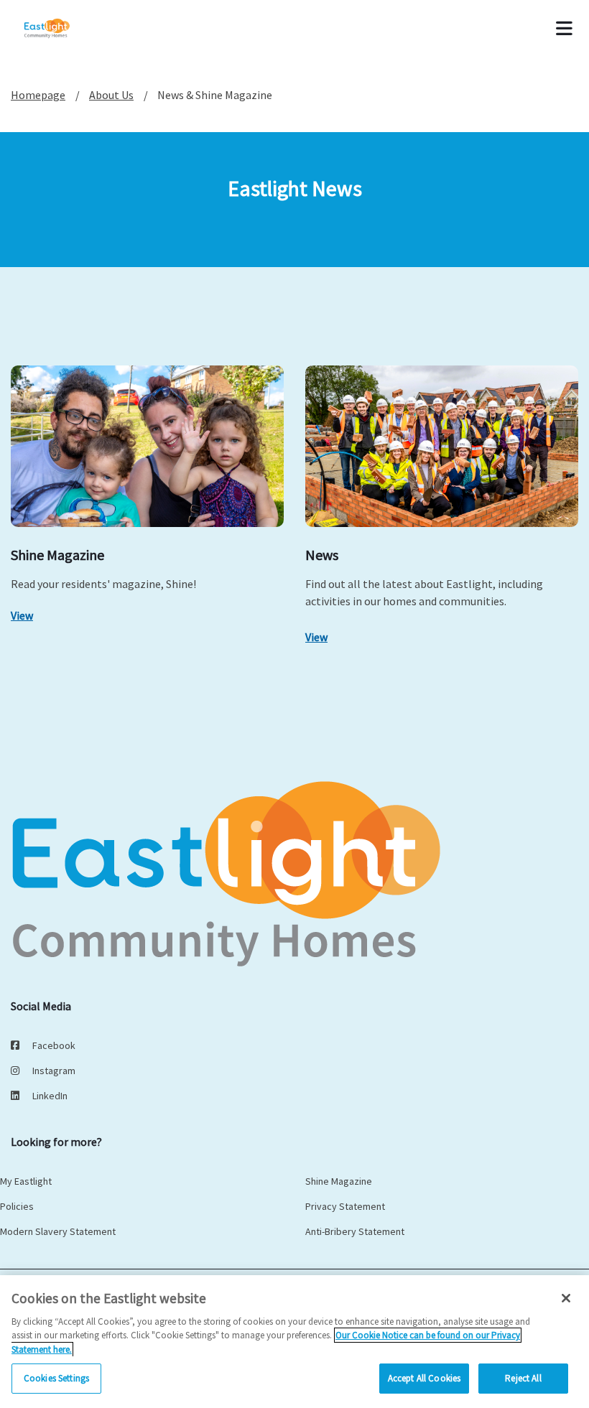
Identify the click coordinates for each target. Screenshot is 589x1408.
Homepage (38, 95)
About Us (111, 95)
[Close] (566, 1298)
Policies (17, 1206)
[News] (441, 446)
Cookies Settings (56, 1378)
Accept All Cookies (424, 1378)
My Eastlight (26, 1181)
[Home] (66, 29)
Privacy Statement (345, 1206)
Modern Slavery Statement (58, 1231)
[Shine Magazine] (147, 446)
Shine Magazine (338, 1181)
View (22, 615)
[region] (294, 1341)
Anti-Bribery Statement (354, 1231)
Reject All (523, 1378)
